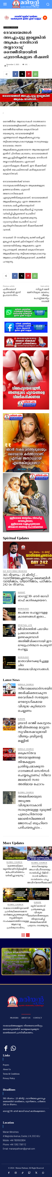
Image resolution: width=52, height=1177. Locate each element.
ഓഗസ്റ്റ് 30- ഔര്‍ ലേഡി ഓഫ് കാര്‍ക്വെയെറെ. (24, 1111)
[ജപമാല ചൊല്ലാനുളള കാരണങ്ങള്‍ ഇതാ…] (9, 614)
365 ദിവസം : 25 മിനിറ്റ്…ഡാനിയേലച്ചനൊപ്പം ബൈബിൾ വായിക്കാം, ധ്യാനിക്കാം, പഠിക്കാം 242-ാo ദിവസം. (27, 579)
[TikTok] (22, 1173)
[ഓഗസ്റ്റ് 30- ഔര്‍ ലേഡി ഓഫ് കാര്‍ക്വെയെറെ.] (9, 597)
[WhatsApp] (35, 74)
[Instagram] (15, 1173)
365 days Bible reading (15, 571)
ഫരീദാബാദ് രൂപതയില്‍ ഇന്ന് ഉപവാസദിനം (12, 292)
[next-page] (28, 935)
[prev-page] (23, 935)
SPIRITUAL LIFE (25, 625)
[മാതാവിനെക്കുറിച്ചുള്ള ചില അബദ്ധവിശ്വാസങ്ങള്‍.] (9, 662)
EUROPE (21, 719)
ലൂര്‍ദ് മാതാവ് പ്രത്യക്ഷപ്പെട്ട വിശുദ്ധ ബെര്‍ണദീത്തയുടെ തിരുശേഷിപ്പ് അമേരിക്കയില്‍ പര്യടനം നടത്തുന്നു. (38, 916)
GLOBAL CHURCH (10, 27)
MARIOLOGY (23, 608)
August (21, 592)
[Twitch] (29, 1173)
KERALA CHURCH (26, 684)
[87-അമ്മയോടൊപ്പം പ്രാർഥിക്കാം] (26, 962)
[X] (22, 74)
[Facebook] (15, 74)
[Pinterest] (29, 74)
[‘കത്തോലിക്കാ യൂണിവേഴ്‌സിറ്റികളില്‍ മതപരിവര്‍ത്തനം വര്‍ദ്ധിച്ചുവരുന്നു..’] (15, 853)
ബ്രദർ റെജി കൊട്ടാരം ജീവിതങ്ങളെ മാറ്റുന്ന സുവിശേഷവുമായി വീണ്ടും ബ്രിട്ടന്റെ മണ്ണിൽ (34, 732)
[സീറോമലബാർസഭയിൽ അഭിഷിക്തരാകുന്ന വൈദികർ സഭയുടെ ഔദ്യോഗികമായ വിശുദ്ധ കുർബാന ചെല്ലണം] (9, 689)
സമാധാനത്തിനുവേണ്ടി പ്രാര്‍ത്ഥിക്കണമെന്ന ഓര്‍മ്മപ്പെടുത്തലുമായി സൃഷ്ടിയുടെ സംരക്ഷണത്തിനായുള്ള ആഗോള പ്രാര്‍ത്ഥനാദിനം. (16, 918)
